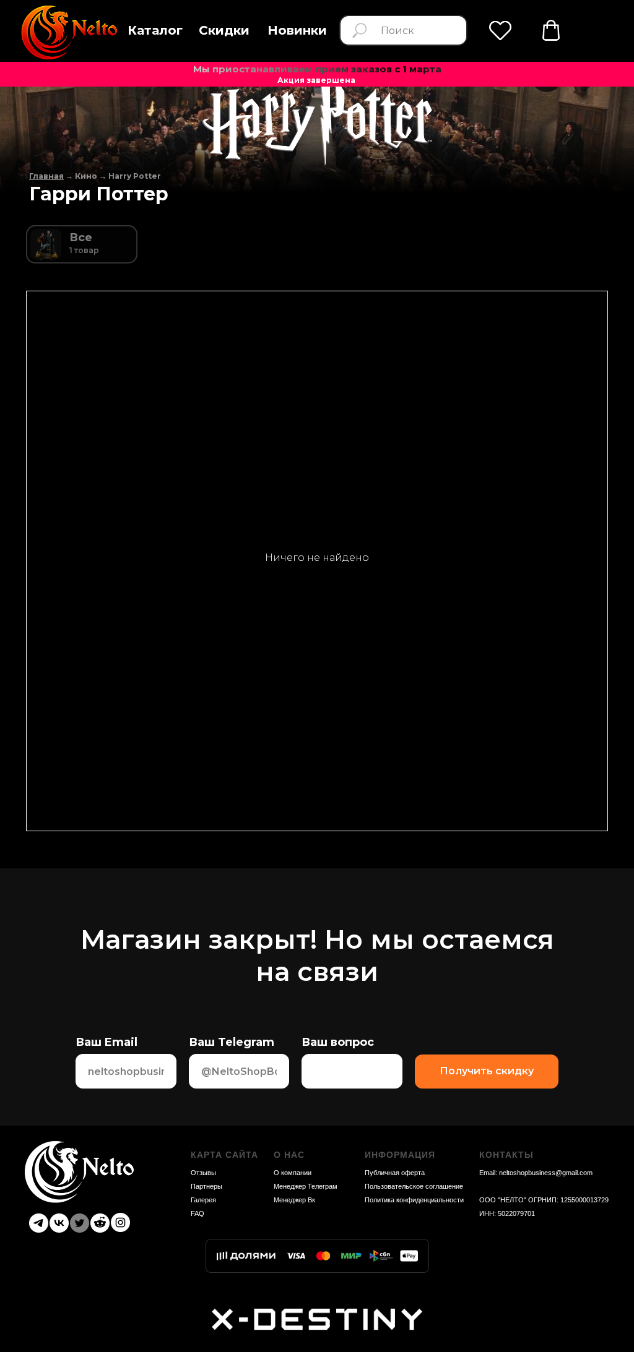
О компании (292, 1172)
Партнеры (206, 1186)
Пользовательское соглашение (414, 1186)
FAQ (197, 1213)
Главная (46, 176)
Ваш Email (106, 1042)
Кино (86, 176)
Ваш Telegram (231, 1042)
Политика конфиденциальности (414, 1200)
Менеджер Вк (294, 1200)
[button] (155, 30)
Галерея (203, 1200)
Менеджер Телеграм (305, 1186)
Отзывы (203, 1172)
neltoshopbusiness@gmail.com (546, 1172)
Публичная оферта (395, 1172)
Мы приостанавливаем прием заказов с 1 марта (317, 69)
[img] (551, 30)
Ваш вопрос (338, 1042)
